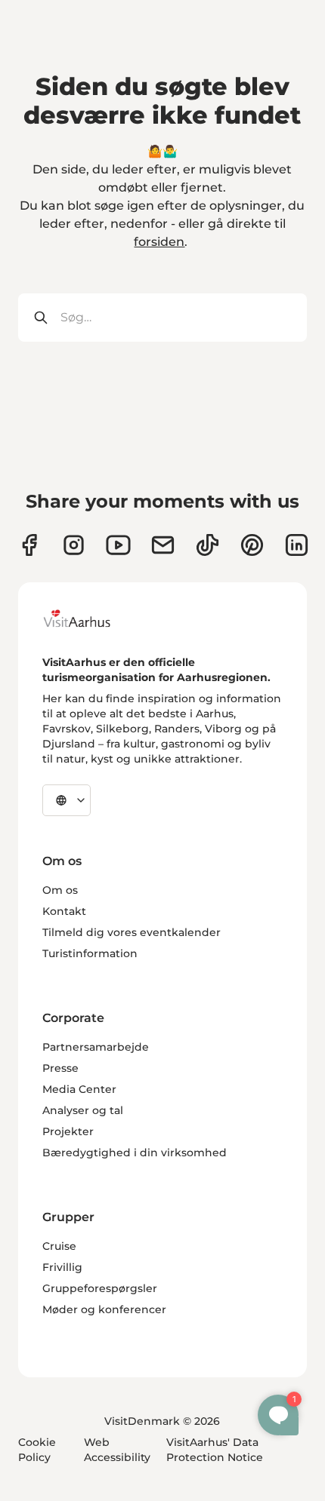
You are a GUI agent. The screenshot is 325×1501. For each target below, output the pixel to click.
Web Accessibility (117, 1449)
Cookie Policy (37, 1449)
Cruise (59, 1246)
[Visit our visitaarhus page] (29, 545)
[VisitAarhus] (88, 618)
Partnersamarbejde (95, 1047)
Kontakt (64, 911)
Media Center (79, 1089)
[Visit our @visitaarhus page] (207, 545)
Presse (60, 1068)
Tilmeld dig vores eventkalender (131, 932)
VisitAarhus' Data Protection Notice (214, 1449)
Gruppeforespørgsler (99, 1288)
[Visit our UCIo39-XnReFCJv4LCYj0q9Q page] (118, 545)
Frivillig (62, 1267)
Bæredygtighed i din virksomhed (134, 1152)
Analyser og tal (82, 1110)
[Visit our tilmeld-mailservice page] (163, 545)
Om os (60, 890)
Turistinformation (90, 953)
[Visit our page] (73, 545)
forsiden (159, 242)
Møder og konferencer (104, 1309)
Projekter (68, 1131)
